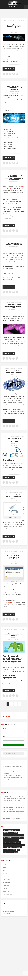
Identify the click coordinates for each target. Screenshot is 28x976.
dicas (23, 837)
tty (12, 852)
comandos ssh (15, 835)
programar (9, 847)
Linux (8, 20)
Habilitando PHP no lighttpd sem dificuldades (14, 557)
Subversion (19, 240)
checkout (15, 832)
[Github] (16, 7)
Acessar (5, 906)
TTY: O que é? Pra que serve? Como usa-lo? (13, 243)
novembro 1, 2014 (14, 30)
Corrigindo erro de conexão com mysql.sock (14, 440)
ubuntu (16, 852)
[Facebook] (11, 7)
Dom (7, 53)
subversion (13, 849)
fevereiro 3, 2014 (14, 246)
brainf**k (17, 830)
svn (18, 849)
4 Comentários (14, 500)
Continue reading (9, 68)
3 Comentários (14, 32)
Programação (13, 20)
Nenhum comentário (14, 639)
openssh (15, 844)
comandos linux (7, 835)
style (8, 849)
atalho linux (10, 830)
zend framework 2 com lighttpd (14, 634)
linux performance (8, 844)
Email (4, 736)
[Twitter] (9, 7)
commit (21, 835)
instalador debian (15, 840)
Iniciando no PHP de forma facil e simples (14, 371)
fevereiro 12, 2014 (14, 91)
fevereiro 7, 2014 (14, 181)
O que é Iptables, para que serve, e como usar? (13, 26)
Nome (4, 728)
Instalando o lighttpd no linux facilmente (14, 495)
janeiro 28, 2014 (13, 309)
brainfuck (6, 832)
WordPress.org (7, 913)
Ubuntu (11, 22)
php (4, 847)
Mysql (8, 436)
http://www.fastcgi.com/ (9, 602)
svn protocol (6, 852)
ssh (4, 849)
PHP (4, 876)
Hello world (6, 840)
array (5, 830)
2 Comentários (14, 376)
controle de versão (8, 837)
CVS (14, 837)
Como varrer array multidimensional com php (13, 306)
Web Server (16, 22)
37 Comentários (13, 93)
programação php (17, 847)
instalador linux (7, 842)
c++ (10, 832)
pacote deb (21, 844)
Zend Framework (16, 631)
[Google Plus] (14, 7)
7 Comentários (14, 311)
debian (18, 837)
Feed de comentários (8, 911)
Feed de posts (6, 909)
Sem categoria (20, 20)
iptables (14, 842)
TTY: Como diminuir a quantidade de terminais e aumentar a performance (14, 177)
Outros (5, 873)
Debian (4, 20)
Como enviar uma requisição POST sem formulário (14, 87)
